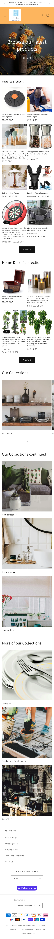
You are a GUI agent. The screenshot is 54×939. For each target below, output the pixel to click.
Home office (8, 630)
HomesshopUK (17, 925)
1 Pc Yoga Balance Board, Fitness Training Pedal (13, 115)
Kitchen (6, 433)
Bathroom (7, 572)
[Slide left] (21, 441)
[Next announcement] (49, 3)
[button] (5, 15)
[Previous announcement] (5, 3)
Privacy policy (43, 925)
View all (27, 249)
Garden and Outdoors (12, 761)
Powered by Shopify (29, 925)
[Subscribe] (40, 878)
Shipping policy (40, 929)
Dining (5, 703)
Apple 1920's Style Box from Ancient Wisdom (12, 298)
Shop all (27, 57)
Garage (5, 818)
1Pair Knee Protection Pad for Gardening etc (37, 115)
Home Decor (8, 514)
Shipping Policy (11, 844)
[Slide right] (33, 441)
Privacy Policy (11, 838)
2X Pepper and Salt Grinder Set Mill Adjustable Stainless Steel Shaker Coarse (38, 154)
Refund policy (15, 929)
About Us (9, 861)
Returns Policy (11, 850)
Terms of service (27, 929)
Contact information (28, 933)
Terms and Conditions (14, 856)
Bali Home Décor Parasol (10, 193)
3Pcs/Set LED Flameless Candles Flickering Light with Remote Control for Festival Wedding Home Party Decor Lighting (38, 299)
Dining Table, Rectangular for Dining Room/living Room (37, 229)
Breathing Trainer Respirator (37, 193)
